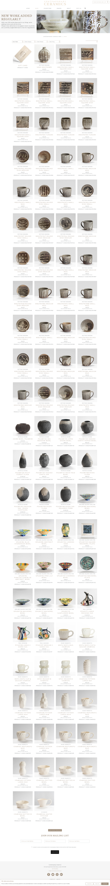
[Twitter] (52, 874)
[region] (55, 882)
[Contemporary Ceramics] (55, 3)
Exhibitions (47, 8)
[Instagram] (57, 874)
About (69, 8)
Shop (36, 8)
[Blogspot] (61, 874)
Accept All (105, 883)
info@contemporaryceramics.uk (55, 870)
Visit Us (78, 8)
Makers (59, 8)
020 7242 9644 (55, 868)
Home (28, 8)
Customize (89, 883)
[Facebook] (48, 874)
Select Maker (15, 41)
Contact (52, 879)
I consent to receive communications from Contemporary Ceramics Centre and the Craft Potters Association (54, 847)
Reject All (97, 883)
